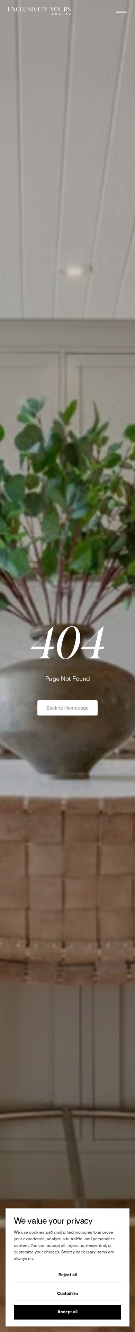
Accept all (67, 1312)
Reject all (67, 1274)
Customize (67, 1293)
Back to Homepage (67, 708)
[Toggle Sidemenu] (121, 11)
